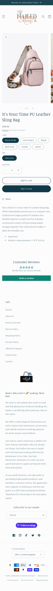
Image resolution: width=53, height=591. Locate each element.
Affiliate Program (13, 348)
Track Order (11, 355)
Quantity (6, 164)
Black (43, 140)
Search (8, 309)
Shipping (5, 130)
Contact (9, 361)
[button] (3, 16)
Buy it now (26, 188)
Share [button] (8, 199)
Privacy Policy (12, 342)
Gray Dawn (28, 140)
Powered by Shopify (27, 576)
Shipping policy (42, 580)
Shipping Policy (12, 335)
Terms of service (27, 580)
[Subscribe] (43, 515)
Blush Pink (10, 140)
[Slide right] (33, 108)
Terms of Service (13, 322)
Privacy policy (12, 580)
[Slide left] (20, 108)
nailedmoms (15, 576)
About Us (9, 316)
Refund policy (43, 576)
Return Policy (11, 329)
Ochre (38, 147)
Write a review (26, 278)
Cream (24, 147)
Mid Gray (9, 147)
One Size (9, 158)
